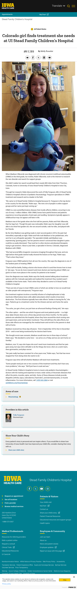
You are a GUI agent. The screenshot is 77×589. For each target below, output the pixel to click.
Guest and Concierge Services (44, 565)
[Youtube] (41, 488)
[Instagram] (47, 488)
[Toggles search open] (69, 6)
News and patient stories (49, 544)
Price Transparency (21, 567)
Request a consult (8, 544)
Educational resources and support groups (55, 520)
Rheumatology (13, 397)
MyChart (43, 506)
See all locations (11, 499)
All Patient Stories (40, 29)
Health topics (45, 523)
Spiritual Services (60, 565)
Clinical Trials (7, 547)
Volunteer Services (8, 567)
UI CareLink (6, 554)
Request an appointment (14, 496)
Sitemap (4, 571)
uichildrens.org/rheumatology (17, 383)
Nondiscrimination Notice (10, 561)
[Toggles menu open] (73, 6)
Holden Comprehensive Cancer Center (40, 571)
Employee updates (47, 547)
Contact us (44, 509)
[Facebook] (29, 488)
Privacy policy (6, 584)
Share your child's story (16, 450)
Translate (57, 5)
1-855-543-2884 (42, 380)
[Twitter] (35, 488)
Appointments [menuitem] (7, 14)
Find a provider (10, 503)
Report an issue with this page (51, 551)
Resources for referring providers (14, 537)
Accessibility (61, 561)
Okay (64, 580)
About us (43, 540)
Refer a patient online (9, 540)
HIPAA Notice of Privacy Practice (30, 561)
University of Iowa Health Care (12, 573)
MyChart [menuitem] (42, 15)
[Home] (9, 6)
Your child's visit (46, 502)
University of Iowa (29, 573)
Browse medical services (14, 506)
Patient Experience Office (25, 565)
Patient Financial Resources (50, 516)
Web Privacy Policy (49, 561)
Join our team (45, 537)
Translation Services (8, 565)
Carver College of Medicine (17, 571)
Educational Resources (10, 551)
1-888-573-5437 (8, 522)
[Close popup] (74, 577)
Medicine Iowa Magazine (62, 571)
